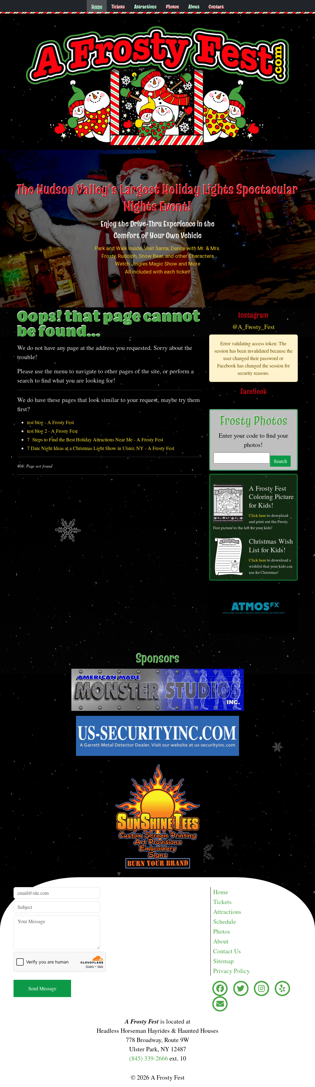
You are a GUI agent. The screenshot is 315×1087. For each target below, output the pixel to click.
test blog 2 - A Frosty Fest (52, 431)
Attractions (145, 6)
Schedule (224, 921)
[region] (157, 228)
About (193, 6)
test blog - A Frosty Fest (50, 422)
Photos (172, 6)
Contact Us (227, 951)
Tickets (118, 6)
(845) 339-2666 (148, 1058)
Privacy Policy (231, 971)
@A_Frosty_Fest (253, 326)
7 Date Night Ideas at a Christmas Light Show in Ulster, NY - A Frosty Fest (100, 448)
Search (280, 461)
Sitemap (223, 961)
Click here (257, 515)
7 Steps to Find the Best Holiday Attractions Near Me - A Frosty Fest (95, 439)
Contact (216, 6)
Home (96, 6)
